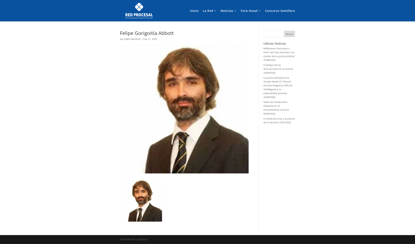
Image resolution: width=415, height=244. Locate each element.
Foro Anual (249, 11)
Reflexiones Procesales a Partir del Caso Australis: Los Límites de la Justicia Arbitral (279, 52)
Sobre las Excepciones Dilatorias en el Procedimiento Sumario (276, 105)
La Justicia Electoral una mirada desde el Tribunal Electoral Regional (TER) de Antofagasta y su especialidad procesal (277, 85)
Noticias (227, 11)
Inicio (194, 11)
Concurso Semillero (280, 11)
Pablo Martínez (132, 39)
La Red (208, 11)
